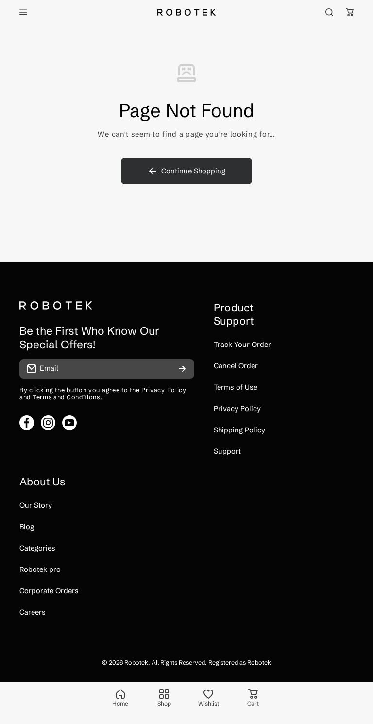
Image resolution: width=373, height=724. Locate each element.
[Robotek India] (186, 12)
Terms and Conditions (66, 397)
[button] (350, 12)
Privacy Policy (163, 390)
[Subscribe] (182, 369)
